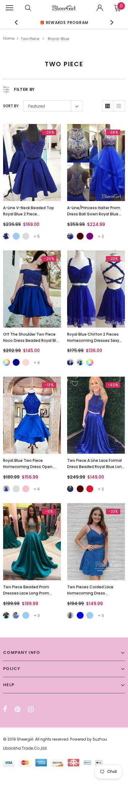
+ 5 (37, 236)
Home (8, 38)
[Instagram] (31, 709)
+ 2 (101, 236)
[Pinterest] (18, 709)
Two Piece (30, 38)
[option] (64, 22)
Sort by (11, 105)
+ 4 (37, 362)
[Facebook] (5, 709)
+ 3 (101, 489)
